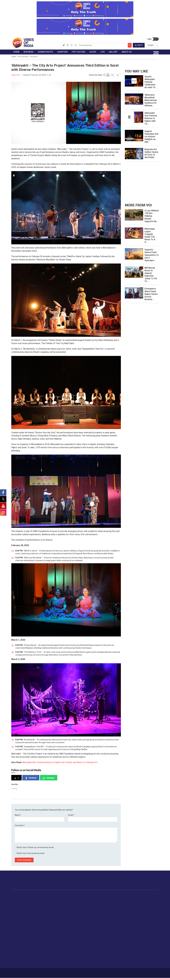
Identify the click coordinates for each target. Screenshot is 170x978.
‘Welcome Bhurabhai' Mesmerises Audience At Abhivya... (150, 100)
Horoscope (148, 897)
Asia (67, 901)
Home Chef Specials (126, 897)
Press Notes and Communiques (145, 944)
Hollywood (88, 901)
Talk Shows (19, 944)
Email (71, 815)
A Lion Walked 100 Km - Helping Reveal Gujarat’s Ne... (151, 215)
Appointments (103, 907)
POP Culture (87, 895)
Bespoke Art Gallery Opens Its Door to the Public (151, 153)
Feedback (48, 972)
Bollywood (88, 897)
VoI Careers (136, 959)
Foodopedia (120, 895)
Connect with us (145, 882)
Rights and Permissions (141, 962)
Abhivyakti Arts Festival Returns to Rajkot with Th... (150, 118)
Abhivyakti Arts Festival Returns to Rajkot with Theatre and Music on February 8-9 (60, 762)
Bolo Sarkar (102, 904)
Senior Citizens (149, 913)
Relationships (149, 907)
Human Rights (55, 895)
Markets (37, 907)
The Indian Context (22, 904)
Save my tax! (39, 910)
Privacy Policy (59, 972)
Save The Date (20, 941)
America (69, 897)
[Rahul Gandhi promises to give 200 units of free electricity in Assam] (134, 215)
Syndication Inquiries (139, 956)
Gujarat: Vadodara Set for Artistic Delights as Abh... (151, 136)
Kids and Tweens (150, 925)
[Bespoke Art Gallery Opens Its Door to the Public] (134, 153)
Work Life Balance (151, 919)
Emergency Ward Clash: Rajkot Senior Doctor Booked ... (151, 294)
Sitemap (69, 972)
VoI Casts (18, 950)
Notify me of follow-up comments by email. (35, 847)
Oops (133, 953)
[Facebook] (67, 45)
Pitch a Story (136, 950)
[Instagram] (71, 45)
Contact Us (38, 972)
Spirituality (147, 935)
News (54, 897)
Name (18, 815)
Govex (97, 895)
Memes (17, 953)
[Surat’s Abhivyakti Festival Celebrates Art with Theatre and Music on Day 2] (134, 81)
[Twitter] (63, 45)
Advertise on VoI (138, 941)
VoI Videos (18, 947)
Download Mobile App (145, 972)
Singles (146, 916)
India (36, 897)
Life (142, 895)
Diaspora (67, 895)
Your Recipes (123, 904)
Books (87, 907)
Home (13, 57)
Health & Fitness (150, 922)
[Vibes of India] (22, 43)
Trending (17, 897)
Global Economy (41, 904)
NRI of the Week (72, 904)
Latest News (19, 901)
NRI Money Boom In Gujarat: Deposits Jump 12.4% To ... (150, 274)
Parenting (147, 910)
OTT (86, 904)
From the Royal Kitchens (128, 901)
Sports (146, 929)
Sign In (140, 45)
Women (146, 901)
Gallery (14, 938)
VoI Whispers (103, 901)
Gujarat (17, 907)
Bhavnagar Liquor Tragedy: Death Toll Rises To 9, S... (150, 235)
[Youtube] (75, 45)
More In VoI (133, 938)
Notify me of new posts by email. (31, 853)
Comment (20, 825)
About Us (28, 972)
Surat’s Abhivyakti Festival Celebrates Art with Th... (150, 82)
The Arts (33, 57)
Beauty (146, 932)
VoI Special (19, 913)
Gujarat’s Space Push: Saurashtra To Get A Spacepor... (151, 255)
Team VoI (15, 75)
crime (16, 910)
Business (35, 895)
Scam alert (135, 947)
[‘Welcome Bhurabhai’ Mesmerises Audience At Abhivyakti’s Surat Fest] (134, 99)
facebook (32, 778)
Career (20, 972)
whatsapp (50, 778)
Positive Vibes (20, 916)
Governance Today (105, 897)
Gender (146, 904)
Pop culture (23, 57)
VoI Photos (19, 956)
